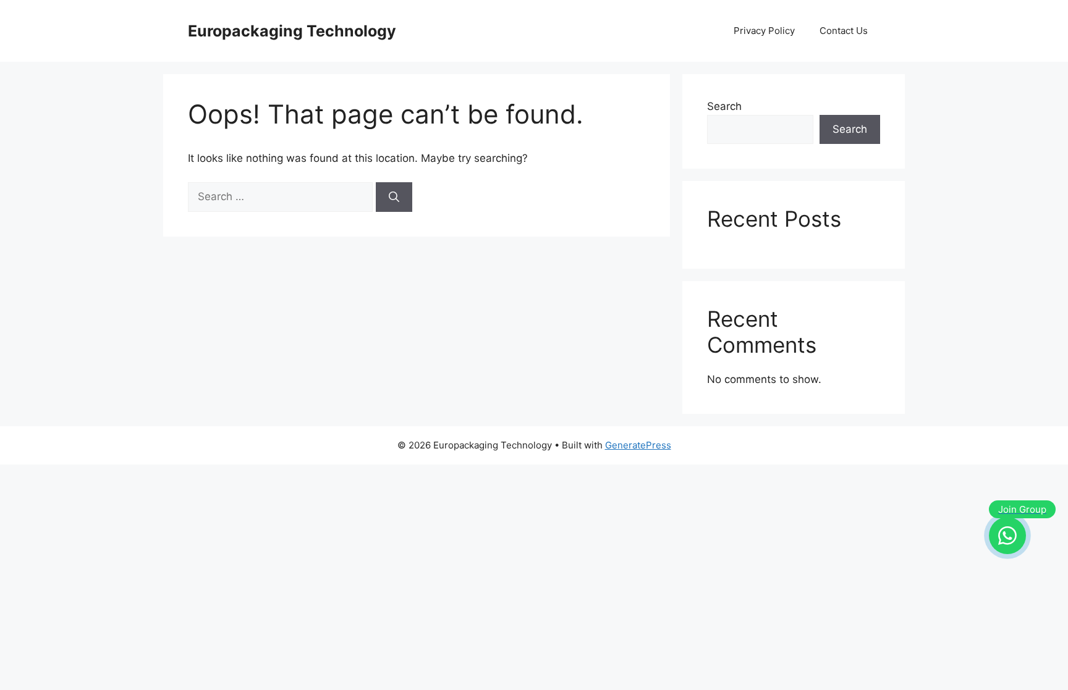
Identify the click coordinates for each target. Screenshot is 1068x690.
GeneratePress (638, 445)
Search (724, 106)
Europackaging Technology (292, 31)
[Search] (394, 197)
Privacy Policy (764, 30)
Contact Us (844, 30)
